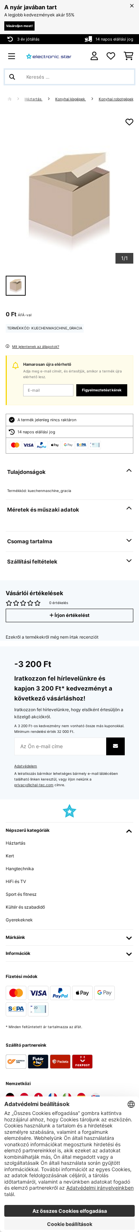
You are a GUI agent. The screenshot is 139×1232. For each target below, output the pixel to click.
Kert (10, 855)
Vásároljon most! (19, 26)
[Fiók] (94, 56)
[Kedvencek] (111, 56)
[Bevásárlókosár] (128, 56)
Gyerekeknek (19, 919)
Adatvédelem (25, 766)
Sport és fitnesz (21, 894)
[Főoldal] (16, 99)
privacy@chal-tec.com (33, 785)
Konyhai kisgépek (70, 99)
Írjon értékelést (71, 615)
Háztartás (33, 99)
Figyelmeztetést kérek (102, 390)
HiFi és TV (16, 881)
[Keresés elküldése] (12, 77)
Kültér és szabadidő (25, 907)
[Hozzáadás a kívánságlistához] (129, 122)
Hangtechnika (20, 868)
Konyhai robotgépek (116, 99)
